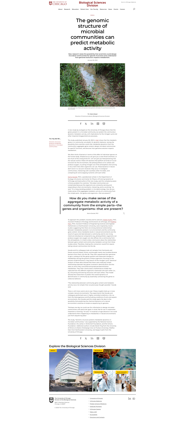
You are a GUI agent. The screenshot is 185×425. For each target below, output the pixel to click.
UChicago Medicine (96, 401)
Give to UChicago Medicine (128, 2)
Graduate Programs (96, 406)
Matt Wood (93, 114)
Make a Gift (93, 412)
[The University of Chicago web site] (63, 3)
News (92, 15)
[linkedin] (129, 399)
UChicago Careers (95, 409)
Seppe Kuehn (107, 220)
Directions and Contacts (97, 417)
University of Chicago (96, 398)
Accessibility (93, 414)
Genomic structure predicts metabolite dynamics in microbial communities (56, 144)
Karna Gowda (72, 177)
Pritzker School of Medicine (98, 404)
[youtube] (134, 399)
